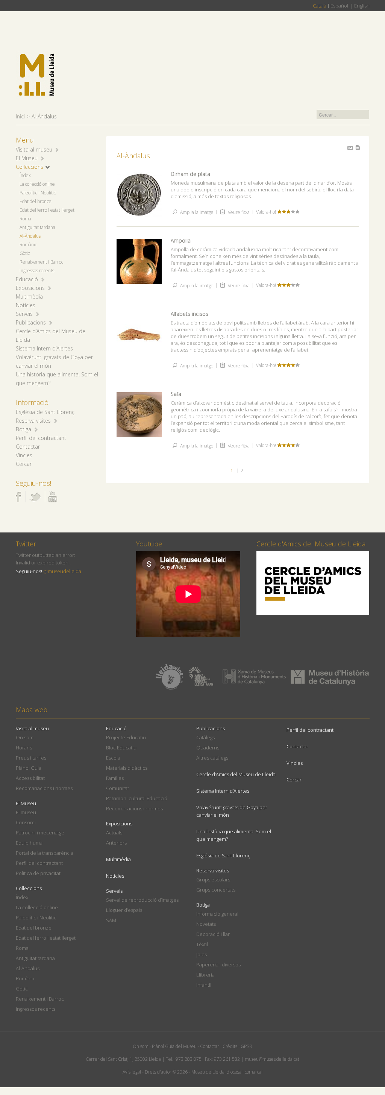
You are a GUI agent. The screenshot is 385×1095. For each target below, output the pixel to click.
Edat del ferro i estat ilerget (47, 210)
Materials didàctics (126, 767)
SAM (111, 920)
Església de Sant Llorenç (45, 412)
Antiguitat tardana (37, 227)
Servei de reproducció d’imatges (142, 899)
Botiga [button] (23, 429)
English (362, 5)
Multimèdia (29, 296)
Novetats (206, 924)
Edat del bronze (36, 201)
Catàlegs (205, 737)
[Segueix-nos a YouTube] (52, 496)
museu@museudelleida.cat (272, 1059)
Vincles (24, 455)
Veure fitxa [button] (238, 212)
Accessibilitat (30, 778)
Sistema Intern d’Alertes (44, 348)
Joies (201, 954)
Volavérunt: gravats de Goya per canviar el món (231, 811)
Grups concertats (215, 889)
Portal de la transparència (44, 852)
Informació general (217, 913)
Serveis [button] (24, 313)
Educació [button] (27, 279)
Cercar (24, 463)
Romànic (28, 244)
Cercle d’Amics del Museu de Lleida (236, 774)
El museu (26, 812)
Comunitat (117, 788)
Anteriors (116, 842)
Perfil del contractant (41, 437)
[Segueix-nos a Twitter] (35, 496)
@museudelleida (62, 571)
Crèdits (230, 1046)
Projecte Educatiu (126, 737)
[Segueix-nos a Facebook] (19, 496)
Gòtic (25, 253)
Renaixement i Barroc (41, 262)
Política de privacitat (38, 873)
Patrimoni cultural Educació (136, 798)
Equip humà (29, 842)
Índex (25, 175)
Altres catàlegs (212, 757)
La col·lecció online (37, 184)
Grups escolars (213, 879)
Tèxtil (202, 944)
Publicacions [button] (31, 322)
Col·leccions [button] (29, 166)
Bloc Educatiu (121, 747)
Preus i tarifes (31, 757)
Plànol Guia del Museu (174, 1046)
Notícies (25, 305)
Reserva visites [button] (33, 420)
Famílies (115, 778)
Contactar (28, 446)
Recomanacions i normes (44, 788)
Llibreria (205, 974)
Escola (113, 757)
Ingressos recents (37, 270)
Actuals (114, 832)
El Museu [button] (27, 158)
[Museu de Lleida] (36, 75)
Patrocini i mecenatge (40, 832)
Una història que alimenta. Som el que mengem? (233, 835)
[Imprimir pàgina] (358, 147)
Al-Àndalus (30, 236)
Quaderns (207, 747)
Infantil (203, 984)
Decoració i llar (213, 934)
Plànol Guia (28, 767)
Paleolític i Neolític (38, 193)
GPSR (246, 1046)
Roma (25, 218)
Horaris (24, 747)
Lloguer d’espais (124, 910)
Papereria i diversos (218, 964)
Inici (20, 116)
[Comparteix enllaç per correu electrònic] (350, 148)
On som (24, 737)
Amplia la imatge (196, 212)
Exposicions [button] (30, 287)
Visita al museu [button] (34, 149)
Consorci (26, 822)
